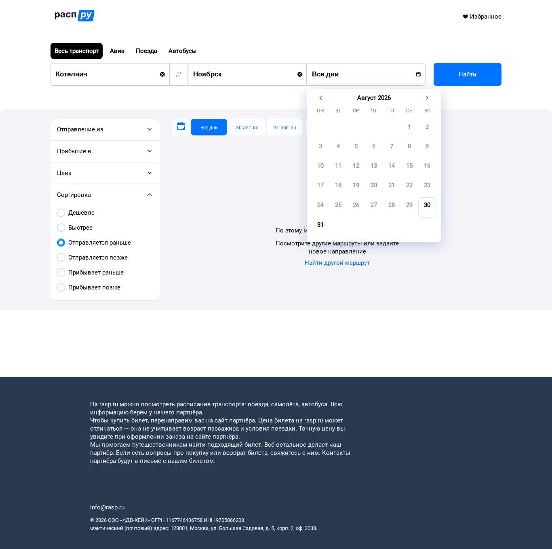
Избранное (485, 16)
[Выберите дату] (181, 127)
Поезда (146, 51)
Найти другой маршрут (337, 262)
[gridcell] (409, 129)
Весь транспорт (77, 51)
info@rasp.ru (107, 507)
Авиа (117, 51)
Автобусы (183, 51)
